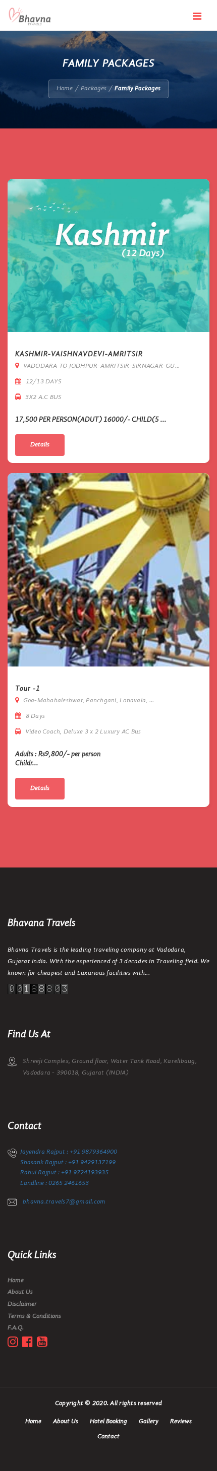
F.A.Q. (16, 1327)
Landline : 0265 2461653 (54, 1183)
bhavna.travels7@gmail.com (64, 1201)
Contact (108, 1436)
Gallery (148, 1421)
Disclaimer (22, 1304)
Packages (93, 88)
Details (39, 444)
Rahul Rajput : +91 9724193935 (64, 1172)
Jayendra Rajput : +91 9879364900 (68, 1152)
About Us (20, 1292)
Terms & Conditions (34, 1316)
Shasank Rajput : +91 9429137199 (68, 1162)
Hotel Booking (108, 1421)
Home (65, 88)
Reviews (181, 1421)
